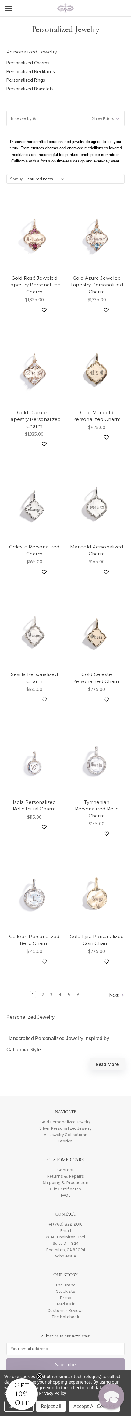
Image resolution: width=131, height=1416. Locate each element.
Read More (107, 1064)
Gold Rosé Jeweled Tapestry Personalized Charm (34, 285)
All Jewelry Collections (65, 1134)
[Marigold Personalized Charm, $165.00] (97, 503)
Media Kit (66, 1304)
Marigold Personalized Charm (96, 550)
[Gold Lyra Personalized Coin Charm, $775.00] (97, 893)
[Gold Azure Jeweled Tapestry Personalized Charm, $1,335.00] (97, 235)
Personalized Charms (27, 63)
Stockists (65, 1291)
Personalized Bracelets (30, 89)
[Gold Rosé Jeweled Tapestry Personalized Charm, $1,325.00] (34, 235)
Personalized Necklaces (30, 71)
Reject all (51, 1406)
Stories (65, 1141)
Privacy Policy (52, 1393)
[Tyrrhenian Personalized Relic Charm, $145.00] (97, 759)
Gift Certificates (65, 1189)
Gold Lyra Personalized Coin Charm (97, 939)
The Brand (65, 1285)
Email (65, 1230)
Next (114, 995)
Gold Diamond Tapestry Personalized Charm (34, 419)
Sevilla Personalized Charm (34, 677)
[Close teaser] (40, 1376)
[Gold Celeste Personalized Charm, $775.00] (97, 631)
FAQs (66, 1195)
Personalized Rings (25, 80)
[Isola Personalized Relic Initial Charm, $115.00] (34, 759)
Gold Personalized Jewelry (65, 1121)
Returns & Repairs (65, 1176)
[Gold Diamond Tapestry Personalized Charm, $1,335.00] (34, 369)
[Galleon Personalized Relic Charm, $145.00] (34, 893)
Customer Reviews (66, 1310)
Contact (65, 1169)
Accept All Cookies (94, 1406)
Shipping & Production (65, 1182)
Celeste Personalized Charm (34, 550)
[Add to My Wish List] (41, 310)
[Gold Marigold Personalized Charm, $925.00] (97, 369)
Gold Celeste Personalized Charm (97, 677)
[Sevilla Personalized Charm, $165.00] (34, 631)
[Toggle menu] (8, 8)
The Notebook (65, 1316)
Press (65, 1297)
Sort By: (16, 178)
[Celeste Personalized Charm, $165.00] (34, 503)
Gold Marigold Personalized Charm (97, 416)
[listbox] (46, 178)
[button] (65, 118)
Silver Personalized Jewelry (65, 1128)
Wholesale (65, 1256)
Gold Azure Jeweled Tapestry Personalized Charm (96, 285)
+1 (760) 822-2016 (66, 1224)
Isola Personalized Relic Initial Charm (34, 805)
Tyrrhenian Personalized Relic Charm (97, 809)
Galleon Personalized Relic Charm (34, 939)
